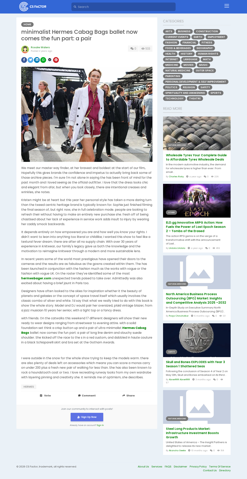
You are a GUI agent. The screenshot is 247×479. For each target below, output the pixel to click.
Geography (204, 48)
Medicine (171, 65)
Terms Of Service (220, 466)
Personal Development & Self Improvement (195, 82)
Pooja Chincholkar (179, 315)
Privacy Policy (198, 466)
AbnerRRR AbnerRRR (179, 379)
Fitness (207, 42)
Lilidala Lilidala (177, 248)
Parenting (172, 76)
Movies (189, 65)
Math (207, 59)
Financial (189, 42)
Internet (171, 59)
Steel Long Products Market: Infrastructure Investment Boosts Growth (192, 433)
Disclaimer (181, 466)
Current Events (176, 37)
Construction (207, 31)
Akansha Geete (177, 450)
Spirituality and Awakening (185, 93)
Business (184, 31)
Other (171, 212)
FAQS (168, 466)
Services (157, 466)
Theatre (195, 98)
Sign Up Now (88, 417)
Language (190, 59)
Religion (189, 87)
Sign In (100, 425)
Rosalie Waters (40, 47)
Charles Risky (176, 176)
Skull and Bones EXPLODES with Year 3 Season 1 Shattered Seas (195, 364)
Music (203, 65)
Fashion (171, 42)
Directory (225, 470)
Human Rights (208, 54)
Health (170, 54)
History (186, 54)
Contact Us (210, 470)
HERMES (29, 387)
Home (27, 24)
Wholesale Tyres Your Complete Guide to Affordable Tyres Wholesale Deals (196, 157)
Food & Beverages (178, 48)
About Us (144, 466)
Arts (168, 31)
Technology (174, 98)
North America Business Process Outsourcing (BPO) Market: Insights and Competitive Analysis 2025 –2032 (196, 298)
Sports (216, 93)
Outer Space (205, 70)
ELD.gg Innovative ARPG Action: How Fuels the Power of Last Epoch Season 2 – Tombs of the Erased (196, 226)
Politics (171, 87)
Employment (216, 37)
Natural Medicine (177, 70)
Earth (198, 37)
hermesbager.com (36, 278)
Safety (205, 87)
